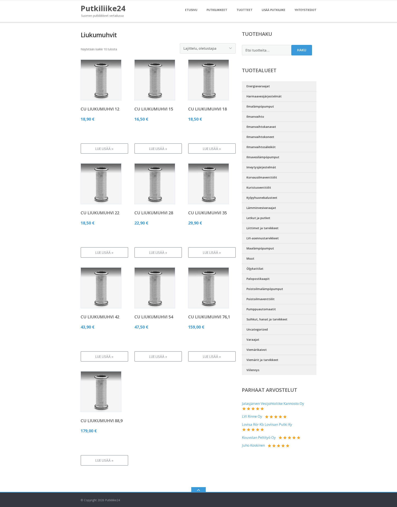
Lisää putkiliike (273, 10)
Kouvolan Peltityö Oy (259, 437)
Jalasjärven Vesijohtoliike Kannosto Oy (273, 403)
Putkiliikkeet (217, 10)
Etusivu (191, 10)
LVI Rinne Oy (252, 416)
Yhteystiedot (305, 10)
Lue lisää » (104, 148)
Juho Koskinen (253, 445)
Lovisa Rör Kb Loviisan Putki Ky (267, 424)
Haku (301, 50)
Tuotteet (244, 10)
